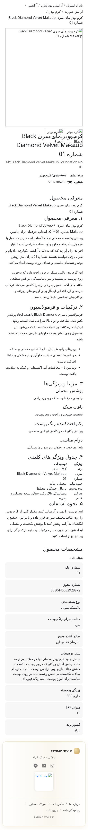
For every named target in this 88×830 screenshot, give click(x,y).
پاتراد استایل (74, 5)
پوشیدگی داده (71, 810)
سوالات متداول (37, 804)
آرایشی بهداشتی (52, 5)
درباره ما (74, 804)
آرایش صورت (73, 11)
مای (73, 175)
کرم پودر (55, 11)
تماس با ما (58, 804)
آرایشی (32, 5)
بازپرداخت (52, 810)
